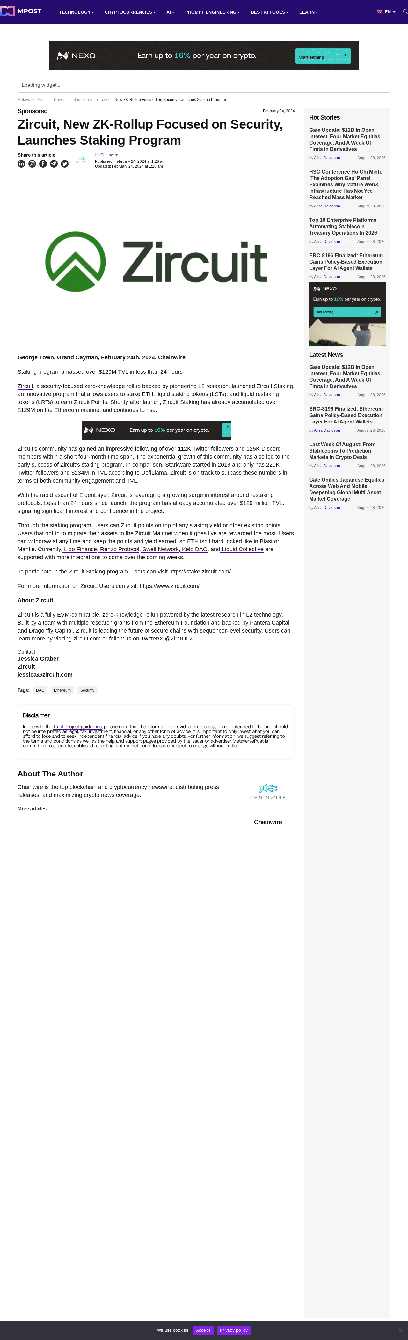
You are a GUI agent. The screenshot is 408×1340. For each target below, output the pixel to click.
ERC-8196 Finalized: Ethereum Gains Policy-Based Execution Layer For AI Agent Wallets (346, 262)
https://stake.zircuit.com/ (200, 571)
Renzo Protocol (118, 549)
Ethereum (62, 690)
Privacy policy (234, 1330)
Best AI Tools (268, 12)
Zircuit (25, 386)
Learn (307, 12)
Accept (203, 1330)
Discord (271, 448)
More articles (32, 808)
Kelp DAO (194, 549)
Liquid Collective (242, 549)
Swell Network (160, 549)
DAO (40, 690)
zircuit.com (87, 638)
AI (168, 12)
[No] (400, 1330)
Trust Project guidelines (77, 726)
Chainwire (109, 155)
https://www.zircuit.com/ (169, 586)
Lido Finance (79, 549)
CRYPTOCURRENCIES (128, 12)
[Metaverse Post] (20, 12)
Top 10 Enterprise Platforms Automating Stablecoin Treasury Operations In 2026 (343, 226)
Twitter (201, 448)
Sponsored (32, 111)
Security (87, 690)
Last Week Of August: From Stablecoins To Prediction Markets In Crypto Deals (342, 451)
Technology (75, 12)
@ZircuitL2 (179, 638)
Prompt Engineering (211, 12)
